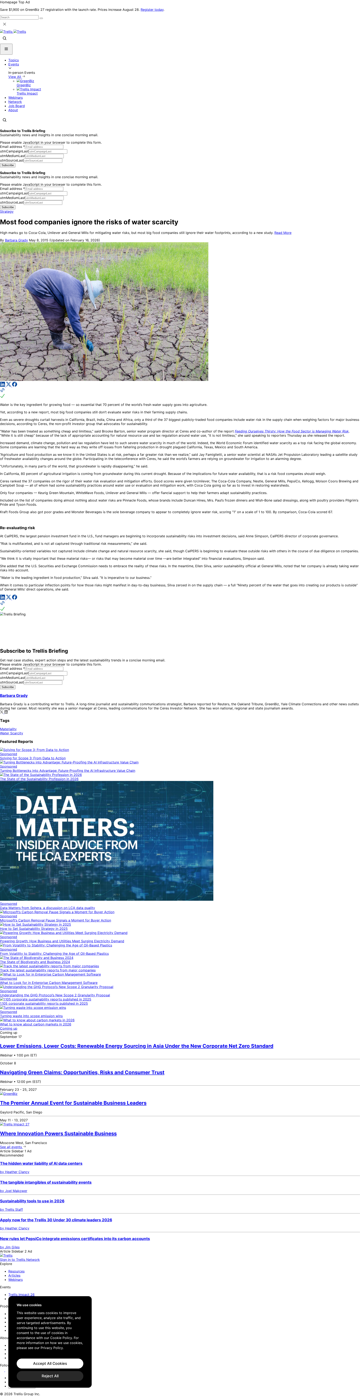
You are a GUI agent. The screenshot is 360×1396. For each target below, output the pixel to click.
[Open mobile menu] (6, 49)
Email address (12, 147)
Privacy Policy (52, 1348)
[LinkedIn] (3, 385)
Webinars (15, 97)
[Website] (180, 393)
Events (13, 64)
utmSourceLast (12, 160)
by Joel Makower (13, 1191)
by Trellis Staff (11, 1209)
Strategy (7, 211)
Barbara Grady (16, 240)
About (13, 110)
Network (15, 102)
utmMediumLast (12, 156)
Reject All (50, 1376)
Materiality (8, 729)
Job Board (16, 106)
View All (15, 77)
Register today (152, 9)
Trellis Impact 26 (21, 1294)
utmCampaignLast (14, 151)
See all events (11, 1147)
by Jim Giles (10, 1247)
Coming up (8, 1028)
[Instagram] (7, 1370)
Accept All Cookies (50, 1363)
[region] (50, 1342)
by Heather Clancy (14, 1172)
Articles (14, 1275)
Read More (282, 233)
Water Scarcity (11, 733)
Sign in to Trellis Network (20, 1260)
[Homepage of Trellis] (6, 1255)
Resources (16, 1271)
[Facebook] (14, 385)
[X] (9, 385)
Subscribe (8, 165)
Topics (13, 60)
